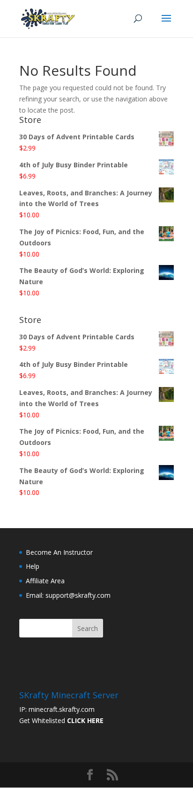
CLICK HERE (85, 720)
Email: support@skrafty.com (68, 595)
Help (32, 566)
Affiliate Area (45, 580)
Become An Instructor (59, 552)
